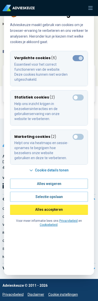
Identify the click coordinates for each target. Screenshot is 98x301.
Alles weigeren (49, 184)
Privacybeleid (13, 294)
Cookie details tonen (52, 170)
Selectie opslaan (49, 197)
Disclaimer (36, 294)
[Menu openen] (90, 8)
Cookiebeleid (49, 225)
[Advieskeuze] (19, 8)
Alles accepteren (49, 210)
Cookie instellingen (63, 294)
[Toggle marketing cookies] (78, 97)
